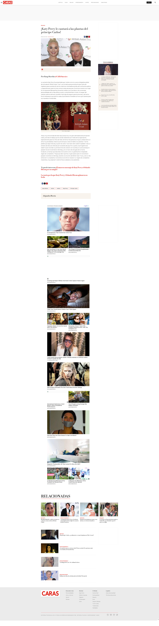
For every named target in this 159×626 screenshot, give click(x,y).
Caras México (45, 188)
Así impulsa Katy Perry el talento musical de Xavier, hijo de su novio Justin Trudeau (70, 521)
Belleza (71, 2)
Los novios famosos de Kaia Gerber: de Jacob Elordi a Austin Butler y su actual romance (109, 106)
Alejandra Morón (51, 36)
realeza (58, 188)
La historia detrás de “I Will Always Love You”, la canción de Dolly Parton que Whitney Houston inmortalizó (108, 78)
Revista (149, 2)
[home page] (11, 2)
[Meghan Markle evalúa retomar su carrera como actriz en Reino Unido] (50, 509)
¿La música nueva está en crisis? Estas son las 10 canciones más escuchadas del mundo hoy (76, 548)
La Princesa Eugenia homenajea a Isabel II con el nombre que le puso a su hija (109, 521)
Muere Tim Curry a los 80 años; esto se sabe (108, 95)
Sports (87, 2)
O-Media (95, 590)
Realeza (43, 25)
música (52, 188)
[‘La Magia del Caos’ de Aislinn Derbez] (49, 562)
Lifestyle (60, 2)
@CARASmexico (61, 77)
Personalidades (95, 2)
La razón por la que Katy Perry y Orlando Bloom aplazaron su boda (64, 176)
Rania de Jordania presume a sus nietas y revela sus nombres (88, 520)
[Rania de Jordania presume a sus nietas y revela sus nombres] (89, 509)
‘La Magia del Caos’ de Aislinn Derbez (70, 562)
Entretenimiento (79, 2)
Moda (66, 2)
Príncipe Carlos (74, 188)
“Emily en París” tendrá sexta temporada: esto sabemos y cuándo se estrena (107, 100)
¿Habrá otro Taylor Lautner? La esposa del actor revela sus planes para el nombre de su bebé (108, 84)
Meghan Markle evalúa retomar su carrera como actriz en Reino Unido (50, 521)
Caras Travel (104, 2)
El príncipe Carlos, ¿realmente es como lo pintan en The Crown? (77, 535)
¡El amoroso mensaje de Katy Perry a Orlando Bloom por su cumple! (65, 168)
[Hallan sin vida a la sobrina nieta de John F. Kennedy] (49, 575)
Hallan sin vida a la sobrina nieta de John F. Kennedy (73, 576)
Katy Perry (65, 188)
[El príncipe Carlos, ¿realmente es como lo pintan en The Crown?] (49, 535)
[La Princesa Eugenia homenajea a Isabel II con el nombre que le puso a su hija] (109, 509)
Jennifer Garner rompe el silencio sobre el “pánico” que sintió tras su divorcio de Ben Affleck (108, 90)
